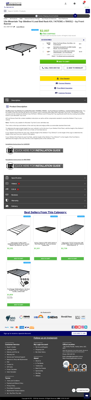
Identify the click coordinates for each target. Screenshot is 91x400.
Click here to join (79, 333)
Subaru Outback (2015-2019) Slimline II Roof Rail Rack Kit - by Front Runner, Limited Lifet (45, 244)
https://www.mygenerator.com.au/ (72, 358)
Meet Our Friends (41, 368)
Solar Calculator (11, 372)
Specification (16, 178)
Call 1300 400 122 (52, 68)
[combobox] (46, 11)
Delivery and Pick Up (13, 352)
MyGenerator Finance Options (15, 390)
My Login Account (41, 344)
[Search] (87, 11)
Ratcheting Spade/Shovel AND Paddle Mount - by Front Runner (64, 47)
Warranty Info (11, 354)
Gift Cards (10, 367)
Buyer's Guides (11, 347)
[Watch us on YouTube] (79, 327)
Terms (7, 378)
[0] (84, 3)
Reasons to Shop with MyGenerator (17, 359)
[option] (46, 16)
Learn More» (20, 27)
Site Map (38, 373)
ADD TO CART (63, 62)
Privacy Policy (11, 385)
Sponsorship (39, 370)
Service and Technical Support (16, 357)
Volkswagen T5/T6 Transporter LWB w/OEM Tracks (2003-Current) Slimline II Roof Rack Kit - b (72, 244)
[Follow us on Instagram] (82, 327)
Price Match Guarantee (13, 388)
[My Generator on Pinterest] (76, 327)
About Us (38, 361)
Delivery (14, 206)
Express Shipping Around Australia (48, 16)
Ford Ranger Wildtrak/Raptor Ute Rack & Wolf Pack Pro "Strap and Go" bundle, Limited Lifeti (18, 290)
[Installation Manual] (35, 150)
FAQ (8, 362)
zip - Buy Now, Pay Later (14, 393)
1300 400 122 (10, 7)
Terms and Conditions (13, 380)
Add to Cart (18, 258)
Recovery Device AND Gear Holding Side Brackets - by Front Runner (64, 51)
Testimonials (39, 366)
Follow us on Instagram (45, 338)
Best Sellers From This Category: (45, 212)
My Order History (41, 352)
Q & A (14, 189)
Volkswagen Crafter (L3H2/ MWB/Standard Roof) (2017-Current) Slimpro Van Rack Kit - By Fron (18, 244)
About (36, 358)
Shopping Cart (40, 349)
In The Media (39, 363)
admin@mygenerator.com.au (74, 356)
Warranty (14, 201)
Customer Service (12, 344)
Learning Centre (11, 349)
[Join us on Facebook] (73, 327)
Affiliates (38, 375)
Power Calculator (12, 369)
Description (15, 100)
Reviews (14, 195)
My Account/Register (42, 347)
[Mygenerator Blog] (85, 327)
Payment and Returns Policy (15, 383)
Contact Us (10, 364)
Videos (15, 184)
